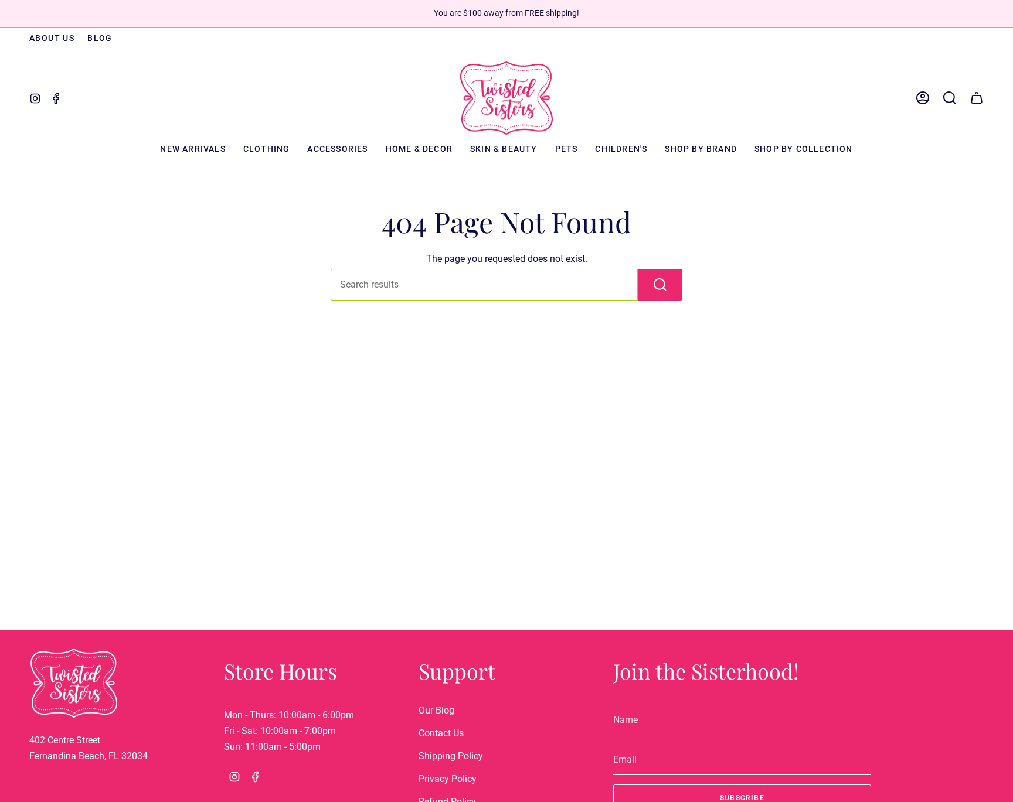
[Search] (660, 285)
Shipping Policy (451, 756)
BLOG (100, 38)
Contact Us (441, 733)
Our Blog (436, 710)
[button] (266, 149)
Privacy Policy (448, 778)
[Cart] (976, 98)
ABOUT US (51, 38)
